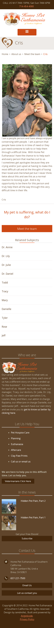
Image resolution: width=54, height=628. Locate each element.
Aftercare (16, 450)
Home (5, 54)
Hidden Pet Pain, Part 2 (33, 500)
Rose (4, 326)
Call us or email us (21, 461)
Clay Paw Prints (19, 455)
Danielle (6, 309)
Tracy (5, 291)
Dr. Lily (6, 256)
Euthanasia (17, 444)
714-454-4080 (26, 6)
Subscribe (27, 538)
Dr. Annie (7, 247)
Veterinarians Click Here (18, 481)
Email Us (27, 585)
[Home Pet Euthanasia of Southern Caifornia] (24, 19)
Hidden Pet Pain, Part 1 (33, 517)
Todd (5, 282)
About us (16, 54)
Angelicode (27, 615)
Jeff (3, 335)
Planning (16, 438)
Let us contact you (27, 593)
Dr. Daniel (7, 273)
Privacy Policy (27, 619)
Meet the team (32, 54)
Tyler (5, 317)
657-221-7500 (18, 578)
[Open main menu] (27, 32)
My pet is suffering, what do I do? (27, 214)
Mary (5, 300)
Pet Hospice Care (20, 432)
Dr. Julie (6, 265)
